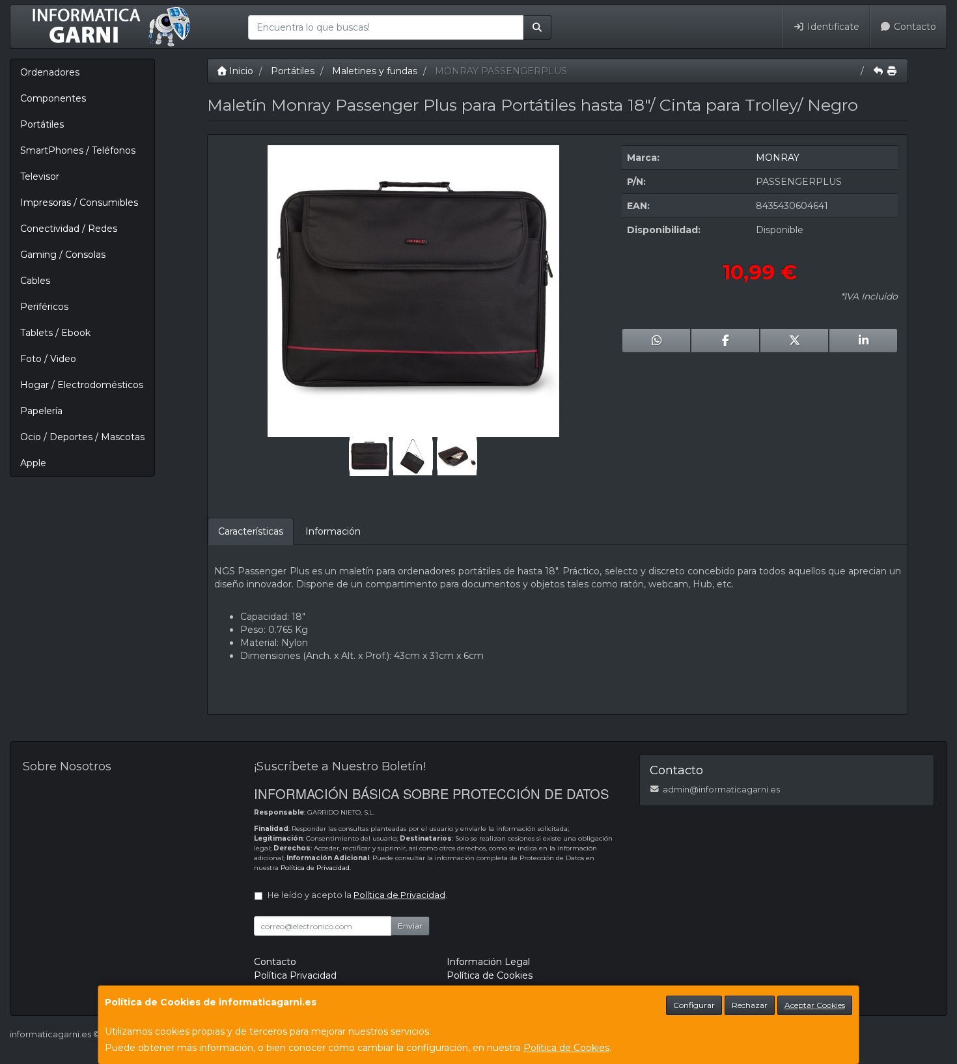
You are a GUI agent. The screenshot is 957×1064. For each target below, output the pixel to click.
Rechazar (750, 1005)
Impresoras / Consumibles (79, 202)
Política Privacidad (295, 975)
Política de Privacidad (315, 867)
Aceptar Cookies (814, 1005)
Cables (35, 281)
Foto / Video (48, 359)
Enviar (410, 926)
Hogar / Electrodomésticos (81, 385)
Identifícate (832, 27)
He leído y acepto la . (357, 895)
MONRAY (777, 157)
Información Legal (488, 962)
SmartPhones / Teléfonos (77, 150)
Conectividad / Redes (68, 228)
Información (333, 531)
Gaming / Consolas (62, 254)
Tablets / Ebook (55, 333)
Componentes (53, 98)
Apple (33, 463)
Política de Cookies (566, 1048)
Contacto (913, 27)
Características (250, 531)
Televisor (39, 176)
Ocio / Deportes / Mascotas (82, 437)
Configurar (694, 1005)
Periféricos (44, 307)
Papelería (41, 411)
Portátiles (42, 124)
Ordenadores (49, 72)
